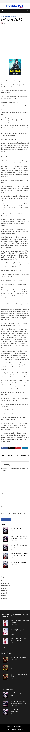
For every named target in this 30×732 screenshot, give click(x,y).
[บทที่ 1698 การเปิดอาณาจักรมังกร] (5, 674)
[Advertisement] (15, 42)
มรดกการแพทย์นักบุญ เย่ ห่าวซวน (8, 16)
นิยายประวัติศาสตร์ (6, 585)
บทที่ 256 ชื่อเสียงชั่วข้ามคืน (18, 562)
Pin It (19, 448)
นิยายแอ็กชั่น (4, 593)
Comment (4, 474)
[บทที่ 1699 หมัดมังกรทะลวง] (5, 666)
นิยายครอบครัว (5, 583)
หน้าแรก (3, 580)
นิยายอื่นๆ (3, 595)
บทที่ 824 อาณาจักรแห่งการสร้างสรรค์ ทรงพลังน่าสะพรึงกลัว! (19, 630)
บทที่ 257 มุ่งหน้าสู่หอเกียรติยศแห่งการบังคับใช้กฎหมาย (19, 554)
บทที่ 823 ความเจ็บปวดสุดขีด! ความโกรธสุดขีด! (19, 639)
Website (3, 506)
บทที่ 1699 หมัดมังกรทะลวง (18, 666)
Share (5, 448)
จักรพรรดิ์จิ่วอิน (6, 653)
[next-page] (4, 571)
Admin (6, 23)
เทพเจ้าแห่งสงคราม (8, 689)
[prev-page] (2, 571)
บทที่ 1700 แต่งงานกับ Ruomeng (19, 657)
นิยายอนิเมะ (4, 590)
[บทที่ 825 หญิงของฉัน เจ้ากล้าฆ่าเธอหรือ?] (5, 621)
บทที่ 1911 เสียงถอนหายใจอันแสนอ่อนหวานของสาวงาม (19, 537)
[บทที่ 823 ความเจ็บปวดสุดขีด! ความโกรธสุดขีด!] (5, 638)
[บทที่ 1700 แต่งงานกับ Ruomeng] (5, 657)
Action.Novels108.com (19, 726)
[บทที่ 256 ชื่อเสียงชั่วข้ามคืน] (5, 562)
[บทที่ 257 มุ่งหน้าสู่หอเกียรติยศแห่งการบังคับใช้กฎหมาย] (5, 553)
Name (2, 493)
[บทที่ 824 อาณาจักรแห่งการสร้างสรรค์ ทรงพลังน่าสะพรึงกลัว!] (5, 629)
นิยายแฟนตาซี (4, 588)
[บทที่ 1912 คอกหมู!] (5, 528)
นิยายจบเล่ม (4, 598)
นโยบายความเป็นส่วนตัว (18, 729)
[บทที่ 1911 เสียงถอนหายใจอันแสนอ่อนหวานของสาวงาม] (5, 536)
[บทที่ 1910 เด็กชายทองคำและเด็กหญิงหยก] (5, 545)
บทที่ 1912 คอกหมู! (16, 528)
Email (3, 500)
